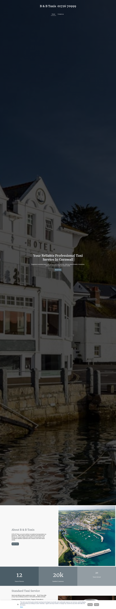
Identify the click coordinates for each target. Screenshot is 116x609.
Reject (96, 604)
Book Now (58, 269)
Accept (90, 604)
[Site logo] (58, 9)
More (21, 607)
